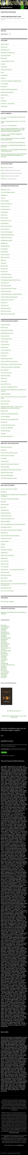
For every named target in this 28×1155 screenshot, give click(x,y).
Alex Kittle (3, 501)
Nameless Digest (5, 541)
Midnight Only (4, 243)
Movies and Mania (5, 254)
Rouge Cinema (4, 411)
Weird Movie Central (6, 308)
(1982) (9, 907)
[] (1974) (14, 1046)
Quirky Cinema (4, 266)
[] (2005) (19, 912)
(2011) (8, 892)
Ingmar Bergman (5, 461)
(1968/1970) (11, 940)
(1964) (5, 837)
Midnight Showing (5, 246)
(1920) (12, 804)
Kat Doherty (4, 635)
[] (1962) (13, 1052)
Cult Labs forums (5, 206)
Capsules (3, 64)
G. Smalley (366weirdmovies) (8, 664)
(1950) (4, 937)
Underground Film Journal (7, 299)
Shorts (2, 98)
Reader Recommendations (7, 92)
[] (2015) (14, 1038)
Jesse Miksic (4, 656)
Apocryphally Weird (6, 55)
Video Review (4, 106)
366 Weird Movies (6, 7)
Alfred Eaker (4, 636)
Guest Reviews (4, 75)
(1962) (6, 806)
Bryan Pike (3, 660)
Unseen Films (4, 302)
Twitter (2, 176)
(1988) (15, 773)
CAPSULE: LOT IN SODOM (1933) (16, 142)
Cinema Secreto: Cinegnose (7, 601)
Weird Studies (4, 578)
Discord (3, 170)
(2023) (16, 1072)
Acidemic (3, 198)
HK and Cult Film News (6, 226)
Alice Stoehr (4, 667)
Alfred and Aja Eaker (6, 638)
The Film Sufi (4, 422)
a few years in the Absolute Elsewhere (10, 499)
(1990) (13, 950)
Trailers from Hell (5, 572)
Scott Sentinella (4, 663)
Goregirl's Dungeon (5, 375)
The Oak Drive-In (5, 282)
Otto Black (3, 629)
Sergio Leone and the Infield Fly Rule (9, 413)
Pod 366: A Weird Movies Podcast (9, 89)
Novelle (3, 547)
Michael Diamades (5, 633)
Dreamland (3, 450)
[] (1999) (14, 782)
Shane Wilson (4, 676)
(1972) (18, 796)
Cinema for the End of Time (7, 518)
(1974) (16, 941)
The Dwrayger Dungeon (6, 277)
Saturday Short (4, 95)
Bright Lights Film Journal (7, 333)
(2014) (16, 888)
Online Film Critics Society (7, 555)
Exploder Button (5, 223)
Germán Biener (4, 628)
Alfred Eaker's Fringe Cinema (8, 52)
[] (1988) (14, 774)
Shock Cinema (4, 268)
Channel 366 (4, 66)
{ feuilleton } (4, 491)
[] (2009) (18, 837)
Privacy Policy (3, 1153)
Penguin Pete (4, 145)
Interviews (3, 78)
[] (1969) (13, 819)
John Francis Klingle (6, 650)
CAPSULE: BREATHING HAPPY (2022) (11, 16)
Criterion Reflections (6, 350)
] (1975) (22, 1065)
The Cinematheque (5, 416)
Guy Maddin (4, 458)
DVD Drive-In (4, 215)
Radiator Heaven (5, 404)
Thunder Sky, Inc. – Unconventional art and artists (13, 569)
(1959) (15, 961)
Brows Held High (5, 336)
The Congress (4, 1048)
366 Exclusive (4, 47)
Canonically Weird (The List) (7, 61)
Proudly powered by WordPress (14, 1153)
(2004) (4, 766)
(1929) (6, 808)
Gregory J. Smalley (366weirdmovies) (16, 18)
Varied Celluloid (5, 305)
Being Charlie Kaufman (6, 447)
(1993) (16, 811)
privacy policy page (14, 1132)
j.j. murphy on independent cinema (9, 387)
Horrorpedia (4, 381)
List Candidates (4, 83)
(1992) (12, 780)
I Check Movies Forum (6, 538)
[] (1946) (11, 787)
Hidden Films (4, 378)
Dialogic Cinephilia (5, 521)
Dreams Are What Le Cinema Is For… (10, 361)
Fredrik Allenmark (5, 626)
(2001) (13, 838)
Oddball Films (4, 552)
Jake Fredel (3, 640)
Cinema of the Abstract (6, 203)
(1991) (18, 783)
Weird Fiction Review (6, 575)
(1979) (5, 941)
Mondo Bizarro (4, 249)
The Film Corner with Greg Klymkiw (9, 419)
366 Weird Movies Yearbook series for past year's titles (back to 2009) (14, 716)
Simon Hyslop (4, 646)
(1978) (10, 882)
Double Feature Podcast (6, 358)
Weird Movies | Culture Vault (8, 314)
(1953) (10, 862)
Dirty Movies (4, 355)
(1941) (9, 872)
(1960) (13, 990)
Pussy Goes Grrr (5, 561)
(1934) (20, 793)
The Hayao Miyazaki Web (7, 475)
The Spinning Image (5, 430)
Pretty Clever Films (5, 401)
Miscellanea (4, 86)
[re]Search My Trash (5, 189)
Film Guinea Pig (4, 370)
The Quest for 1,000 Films (7, 428)
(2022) (10, 1051)
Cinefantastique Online (6, 338)
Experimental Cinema (6, 220)
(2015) (14, 792)
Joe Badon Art (20, 1145)
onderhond (3, 263)
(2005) (23, 971)
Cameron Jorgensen (5, 647)
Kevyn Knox (4, 652)
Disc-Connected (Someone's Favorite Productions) (13, 524)
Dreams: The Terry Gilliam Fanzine (9, 452)
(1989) (15, 817)
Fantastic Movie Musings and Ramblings (10, 367)
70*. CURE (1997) (12, 125)
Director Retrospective (6, 69)
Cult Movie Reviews (5, 209)
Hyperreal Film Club (6, 384)
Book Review (4, 58)
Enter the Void (4, 217)
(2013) (9, 839)
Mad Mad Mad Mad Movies (7, 234)
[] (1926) (18, 937)
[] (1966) (13, 821)
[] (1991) (18, 996)
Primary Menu (26, 7)
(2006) (11, 801)
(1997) (3, 821)
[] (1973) (15, 852)
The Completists (5, 566)
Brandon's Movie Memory (7, 330)
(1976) (16, 776)
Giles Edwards (4, 639)
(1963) (19, 766)
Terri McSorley (4, 653)
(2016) (20, 1076)
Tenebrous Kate (4, 564)
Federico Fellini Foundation (7, 455)
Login (2, 735)
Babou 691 (3, 507)
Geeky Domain (4, 532)
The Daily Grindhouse (6, 274)
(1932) (10, 859)
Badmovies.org (4, 327)
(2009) (6, 773)
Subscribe (4, 752)
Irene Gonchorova (5, 643)
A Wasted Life (4, 195)
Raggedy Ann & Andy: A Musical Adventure (17, 1074)
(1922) (4, 933)
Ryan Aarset (4, 625)
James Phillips (4, 659)
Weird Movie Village (6, 311)
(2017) (21, 923)
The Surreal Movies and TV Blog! (8, 288)
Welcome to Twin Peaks (6, 581)
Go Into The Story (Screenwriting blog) (10, 535)
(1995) (13, 890)
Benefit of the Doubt (6, 513)
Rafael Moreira (4, 655)
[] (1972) (10, 975)
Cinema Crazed (4, 341)
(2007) (13, 933)
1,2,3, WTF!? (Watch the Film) (8, 192)
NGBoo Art (3, 260)
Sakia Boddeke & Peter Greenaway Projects (11, 469)
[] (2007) (13, 1023)
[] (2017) (16, 974)
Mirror (14, 1065)
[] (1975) (14, 784)
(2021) (8, 1065)
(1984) (14, 771)
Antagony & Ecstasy (5, 324)
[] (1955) (13, 830)
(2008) (4, 803)
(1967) (14, 895)
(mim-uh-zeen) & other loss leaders (9, 489)
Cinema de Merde (5, 344)
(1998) (18, 943)
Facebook (3, 173)
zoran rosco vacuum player (7, 590)
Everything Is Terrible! (6, 527)
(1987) (9, 796)
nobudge (3, 544)
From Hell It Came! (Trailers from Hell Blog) (11, 530)
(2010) (14, 791)
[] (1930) (13, 796)
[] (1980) (12, 1044)
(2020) (13, 1060)
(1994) (7, 871)
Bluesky (3, 167)
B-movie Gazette (5, 201)
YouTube (3, 178)
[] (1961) (13, 901)
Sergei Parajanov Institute (7, 472)
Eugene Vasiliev (4, 673)
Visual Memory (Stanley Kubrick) (9, 478)
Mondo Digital (4, 251)
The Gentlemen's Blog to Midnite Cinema (10, 280)
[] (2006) (13, 884)
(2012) (17, 786)
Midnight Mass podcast (6, 240)
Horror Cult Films (5, 229)
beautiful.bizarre (5, 510)
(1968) (15, 767)
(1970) (17, 806)
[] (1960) (13, 875)
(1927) (20, 919)
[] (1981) (13, 1067)
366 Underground (5, 49)
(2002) (5, 770)
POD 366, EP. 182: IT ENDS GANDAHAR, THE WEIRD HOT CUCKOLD (14, 155)
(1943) (8, 919)
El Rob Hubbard (4, 645)
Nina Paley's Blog (5, 467)
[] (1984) (14, 902)
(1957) (8, 972)
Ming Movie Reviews (6, 394)
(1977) (11, 766)
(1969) (15, 832)
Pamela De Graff (5, 632)
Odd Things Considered (6, 549)
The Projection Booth (6, 285)
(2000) (19, 913)
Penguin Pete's (4, 558)
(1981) (9, 912)
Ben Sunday (3, 669)
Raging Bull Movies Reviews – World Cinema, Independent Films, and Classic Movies (12, 407)
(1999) (21, 856)
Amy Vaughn (4, 674)
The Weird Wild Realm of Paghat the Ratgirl (11, 294)
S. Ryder (3, 662)
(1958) (16, 1009)
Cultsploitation (4, 212)
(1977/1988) (12, 1071)
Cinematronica (4, 347)
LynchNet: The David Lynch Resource (10, 464)
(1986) (14, 799)
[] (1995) (14, 809)
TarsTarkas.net (4, 271)
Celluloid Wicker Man (6, 515)
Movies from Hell (5, 257)
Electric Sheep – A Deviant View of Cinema (11, 364)
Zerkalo (18, 1065)
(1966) (7, 851)
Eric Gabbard (4, 642)
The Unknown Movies (6, 291)
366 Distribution (5, 44)
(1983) (7, 854)
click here (16, 1129)
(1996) (10, 944)
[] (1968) (13, 827)
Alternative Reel (5, 504)
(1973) (12, 777)
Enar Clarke (3, 631)
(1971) (19, 769)
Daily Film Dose (4, 353)
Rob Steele (3, 666)
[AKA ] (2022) (11, 1037)
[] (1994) (15, 807)
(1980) (17, 779)
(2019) (15, 1061)
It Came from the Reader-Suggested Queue (11, 81)
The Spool (3, 433)
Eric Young (3, 677)
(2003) (12, 818)
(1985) (21, 772)
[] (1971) (13, 1078)
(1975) (5, 794)
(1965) (11, 953)
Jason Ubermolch (5, 672)
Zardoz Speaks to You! (6, 588)
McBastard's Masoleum (6, 237)
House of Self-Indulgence (7, 232)
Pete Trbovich (4, 670)
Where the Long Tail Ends (7, 436)
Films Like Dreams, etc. (6, 372)
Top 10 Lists (3, 100)
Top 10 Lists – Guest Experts (7, 103)
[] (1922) (12, 868)
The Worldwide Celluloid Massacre (9, 297)
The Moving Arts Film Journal (8, 425)
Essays (2, 72)
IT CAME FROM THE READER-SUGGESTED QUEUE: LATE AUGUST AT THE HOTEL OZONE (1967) (13, 130)
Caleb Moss (3, 657)
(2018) (13, 914)
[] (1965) (16, 849)
